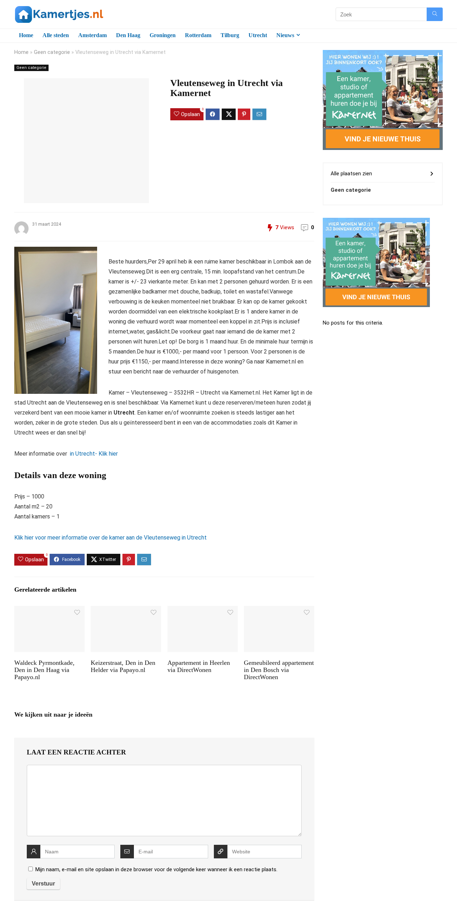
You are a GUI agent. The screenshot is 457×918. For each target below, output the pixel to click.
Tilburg (230, 35)
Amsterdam (92, 35)
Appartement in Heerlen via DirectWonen (198, 666)
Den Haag (128, 35)
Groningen (163, 35)
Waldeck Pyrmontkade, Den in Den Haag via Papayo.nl (44, 670)
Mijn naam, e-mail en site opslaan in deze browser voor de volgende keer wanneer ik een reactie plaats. (156, 869)
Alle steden (55, 35)
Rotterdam (198, 35)
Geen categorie (52, 52)
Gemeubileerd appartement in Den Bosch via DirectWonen (279, 670)
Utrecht (257, 35)
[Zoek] (435, 14)
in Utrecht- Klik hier (93, 453)
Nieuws (285, 35)
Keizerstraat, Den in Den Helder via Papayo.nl (123, 666)
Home (26, 35)
